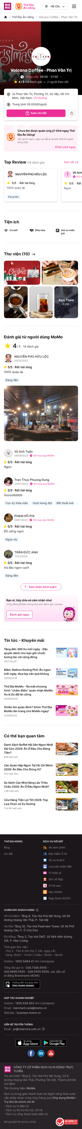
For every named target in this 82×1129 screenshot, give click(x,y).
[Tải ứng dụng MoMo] (28, 1043)
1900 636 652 (34, 1003)
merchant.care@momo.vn (30, 1008)
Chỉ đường (40, 98)
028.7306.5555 (36, 967)
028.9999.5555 (14, 971)
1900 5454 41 (24, 961)
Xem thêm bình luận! (43, 587)
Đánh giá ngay (19, 614)
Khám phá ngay (65, 147)
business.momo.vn (29, 1012)
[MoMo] (5, 17)
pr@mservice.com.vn (27, 1029)
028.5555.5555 (38, 971)
